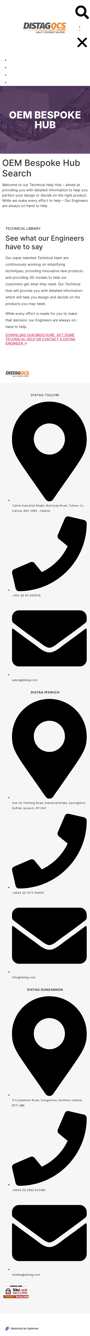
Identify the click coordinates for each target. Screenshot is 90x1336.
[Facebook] (65, 374)
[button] (82, 12)
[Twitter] (74, 374)
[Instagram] (84, 374)
